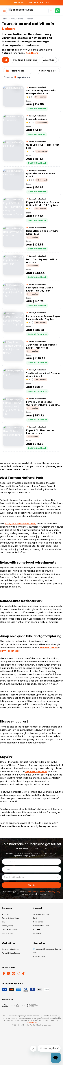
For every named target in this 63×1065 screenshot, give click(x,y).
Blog (4, 922)
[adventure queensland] (17, 1005)
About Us (5, 914)
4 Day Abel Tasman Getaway (20, 523)
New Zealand (17, 19)
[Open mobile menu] (4, 10)
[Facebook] (4, 973)
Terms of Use (7, 933)
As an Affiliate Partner (11, 953)
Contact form (39, 956)
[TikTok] (23, 973)
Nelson (30, 19)
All (5, 59)
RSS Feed (37, 929)
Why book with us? (41, 914)
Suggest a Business (10, 949)
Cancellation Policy (10, 929)
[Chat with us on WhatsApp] (57, 10)
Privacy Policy (54, 892)
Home (4, 19)
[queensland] (32, 1005)
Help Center (38, 922)
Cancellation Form (41, 925)
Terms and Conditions (36, 892)
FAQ (35, 918)
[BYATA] (5, 1005)
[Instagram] (18, 973)
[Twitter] (8, 973)
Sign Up (31, 885)
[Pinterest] (13, 973)
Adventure (48, 59)
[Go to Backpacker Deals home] (21, 10)
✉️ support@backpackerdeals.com (47, 951)
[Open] (58, 877)
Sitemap (37, 933)
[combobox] (29, 877)
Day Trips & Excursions (25, 59)
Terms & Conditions (10, 918)
